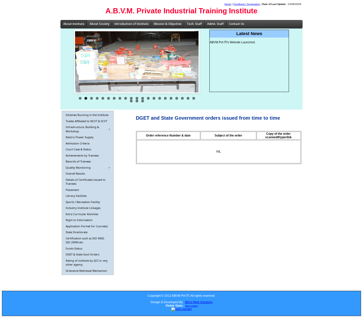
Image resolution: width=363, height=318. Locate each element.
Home (227, 4)
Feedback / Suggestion (246, 4)
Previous (68, 62)
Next (206, 62)
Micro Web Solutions (199, 302)
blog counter (191, 306)
